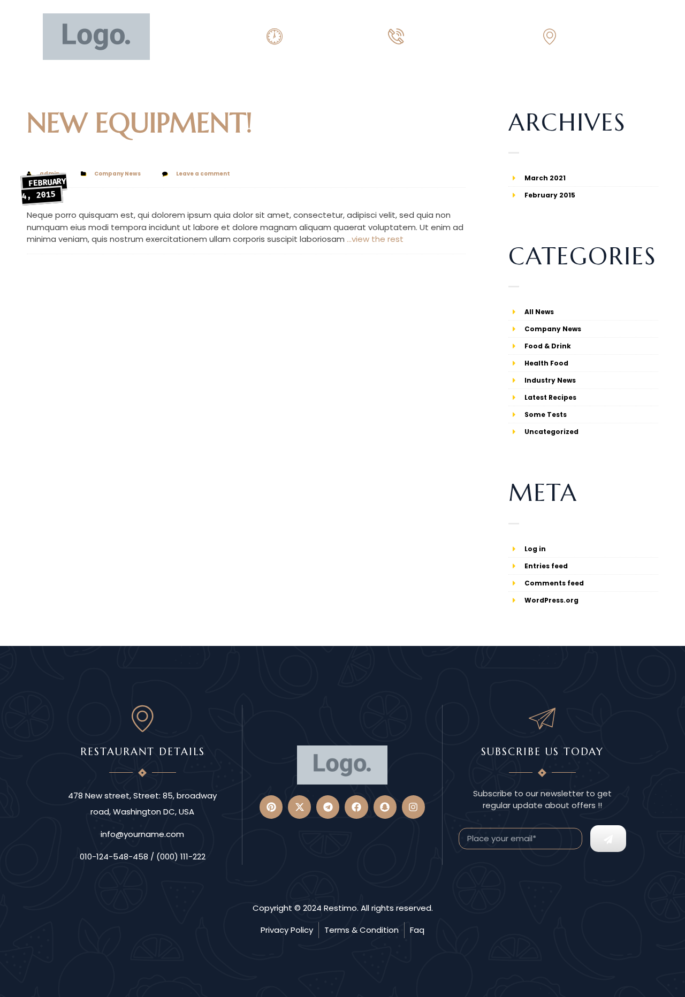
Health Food (546, 363)
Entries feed (546, 565)
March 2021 (545, 177)
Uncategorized (551, 431)
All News (539, 311)
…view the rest (375, 239)
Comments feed (554, 583)
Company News (117, 174)
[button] (634, 90)
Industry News (550, 380)
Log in (535, 548)
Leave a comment (203, 174)
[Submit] (608, 838)
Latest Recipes (550, 397)
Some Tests (545, 414)
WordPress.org (551, 600)
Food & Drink (547, 346)
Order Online (70, 90)
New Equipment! (139, 123)
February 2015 (549, 195)
